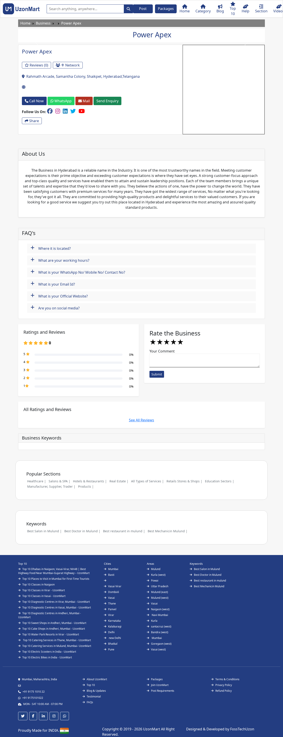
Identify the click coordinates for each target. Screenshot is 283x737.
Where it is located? (51, 248)
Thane (112, 603)
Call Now (36, 101)
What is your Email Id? (53, 283)
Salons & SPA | (59, 481)
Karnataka (114, 621)
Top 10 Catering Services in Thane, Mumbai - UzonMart (56, 640)
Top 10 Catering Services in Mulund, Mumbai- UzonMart (56, 646)
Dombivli (113, 592)
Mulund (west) (159, 598)
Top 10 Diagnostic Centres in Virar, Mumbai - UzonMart (56, 602)
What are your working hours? (60, 260)
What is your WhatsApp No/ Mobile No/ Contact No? (78, 271)
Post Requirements (162, 691)
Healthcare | (36, 481)
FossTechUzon (242, 729)
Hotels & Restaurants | (90, 481)
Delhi (111, 632)
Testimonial (94, 696)
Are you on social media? (55, 307)
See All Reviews (141, 420)
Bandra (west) (159, 632)
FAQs (90, 702)
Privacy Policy (223, 685)
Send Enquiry (107, 101)
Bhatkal (112, 644)
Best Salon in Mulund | (44, 531)
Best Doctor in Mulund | (82, 531)
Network (72, 65)
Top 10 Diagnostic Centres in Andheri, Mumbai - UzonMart (49, 615)
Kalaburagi (114, 626)
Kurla (154, 621)
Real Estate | (118, 481)
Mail (86, 101)
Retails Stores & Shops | (184, 481)
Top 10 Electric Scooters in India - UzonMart (49, 652)
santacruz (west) (161, 626)
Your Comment (162, 351)
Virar (111, 615)
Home (25, 23)
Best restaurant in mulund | (124, 531)
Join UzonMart (159, 685)
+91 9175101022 (32, 698)
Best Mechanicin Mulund (209, 586)
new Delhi (114, 638)
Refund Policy (223, 691)
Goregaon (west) (161, 644)
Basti (111, 575)
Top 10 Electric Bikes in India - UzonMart (47, 657)
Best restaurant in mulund (210, 580)
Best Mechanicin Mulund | (167, 531)
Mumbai (113, 569)
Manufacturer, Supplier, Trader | (51, 486)
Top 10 (91, 685)
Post (143, 8)
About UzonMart (97, 679)
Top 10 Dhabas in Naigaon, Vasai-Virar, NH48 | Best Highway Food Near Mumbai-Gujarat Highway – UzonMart (54, 571)
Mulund (155, 569)
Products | (86, 486)
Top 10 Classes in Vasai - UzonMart (43, 596)
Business (43, 23)
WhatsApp (63, 101)
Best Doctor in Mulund (207, 575)
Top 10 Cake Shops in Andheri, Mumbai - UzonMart (53, 629)
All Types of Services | (147, 481)
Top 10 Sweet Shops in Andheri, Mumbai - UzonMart (54, 623)
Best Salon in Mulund (207, 569)
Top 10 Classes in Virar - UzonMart (43, 590)
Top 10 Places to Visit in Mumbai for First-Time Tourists (55, 579)
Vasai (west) (158, 649)
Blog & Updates (96, 691)
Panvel (112, 609)
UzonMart (152, 729)
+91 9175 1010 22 (34, 691)
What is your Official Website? (59, 295)
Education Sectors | (219, 481)
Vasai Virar (114, 586)
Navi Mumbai (159, 615)
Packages (166, 8)
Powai (154, 580)
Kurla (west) (158, 575)
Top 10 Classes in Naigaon (38, 584)
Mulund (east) (159, 592)
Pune (111, 649)
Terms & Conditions (227, 679)
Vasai (111, 598)
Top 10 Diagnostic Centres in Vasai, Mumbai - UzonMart (56, 607)
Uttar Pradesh (159, 586)
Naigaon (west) (160, 609)
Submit (156, 374)
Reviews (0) (38, 65)
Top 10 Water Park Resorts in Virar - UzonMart (50, 634)
